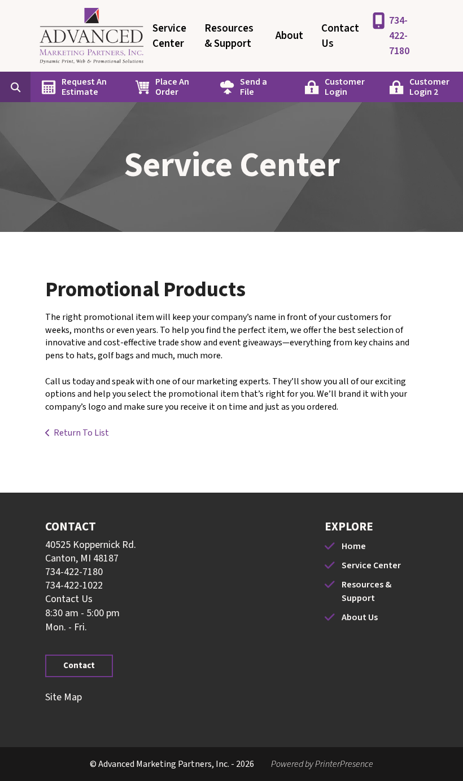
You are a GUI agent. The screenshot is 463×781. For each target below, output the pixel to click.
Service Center (169, 36)
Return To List (81, 433)
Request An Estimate (84, 87)
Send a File (253, 87)
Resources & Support (229, 36)
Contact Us (340, 36)
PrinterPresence (344, 764)
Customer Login (345, 87)
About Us (360, 617)
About (289, 35)
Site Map (63, 697)
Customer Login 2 (429, 87)
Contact (79, 666)
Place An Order (172, 87)
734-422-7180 (399, 36)
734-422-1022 (74, 585)
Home (354, 546)
